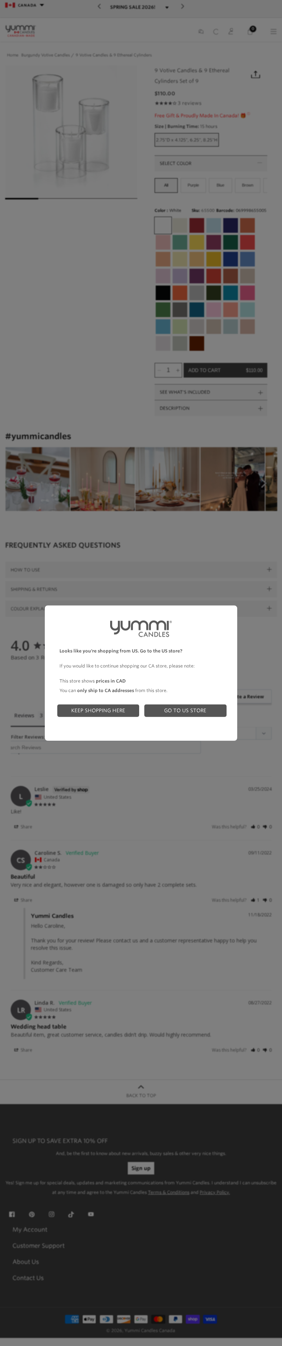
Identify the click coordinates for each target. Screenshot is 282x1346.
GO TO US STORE (185, 710)
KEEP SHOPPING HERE (98, 710)
